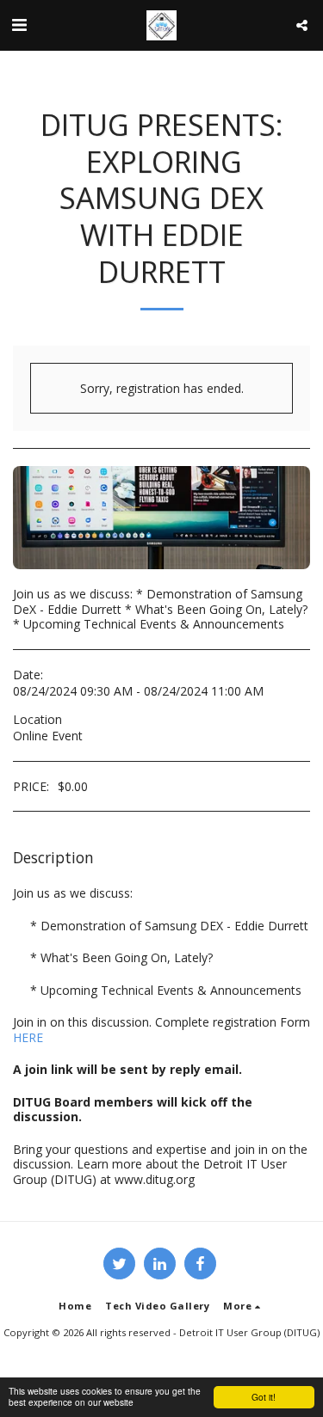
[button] (19, 24)
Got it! (264, 1396)
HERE (28, 1037)
